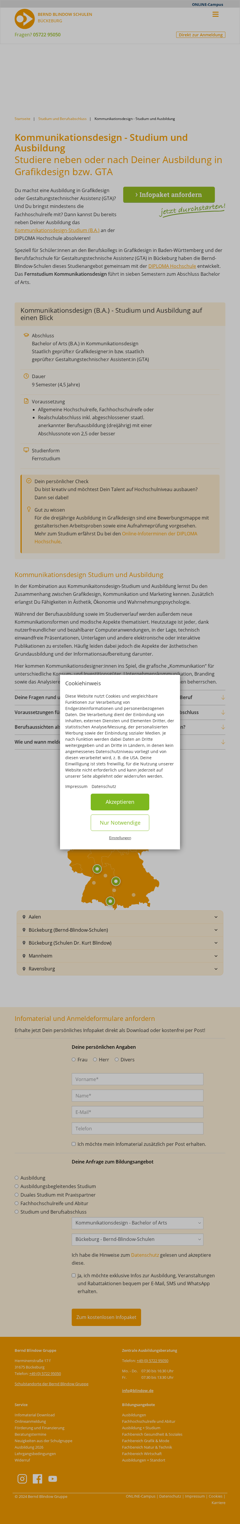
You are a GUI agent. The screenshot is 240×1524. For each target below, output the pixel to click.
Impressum (76, 786)
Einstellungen (120, 837)
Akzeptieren (120, 802)
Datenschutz (104, 786)
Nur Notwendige (120, 822)
